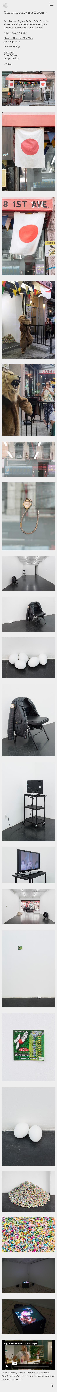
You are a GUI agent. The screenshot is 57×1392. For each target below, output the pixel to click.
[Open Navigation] (52, 4)
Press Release (10, 55)
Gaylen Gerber (25, 21)
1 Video (7, 64)
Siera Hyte (17, 24)
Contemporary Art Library (25, 13)
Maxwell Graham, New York (18, 38)
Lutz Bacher (10, 21)
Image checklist (12, 58)
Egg (18, 47)
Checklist (9, 52)
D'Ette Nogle (36, 28)
